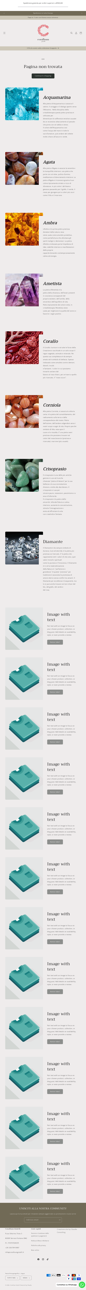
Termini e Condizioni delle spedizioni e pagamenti (40, 1235)
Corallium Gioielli (15, 1285)
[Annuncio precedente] (4, 13)
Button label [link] (55, 642)
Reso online (35, 1250)
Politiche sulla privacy (38, 1245)
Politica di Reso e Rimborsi (40, 1241)
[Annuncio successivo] (82, 13)
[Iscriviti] (59, 1219)
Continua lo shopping (43, 76)
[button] (4, 33)
